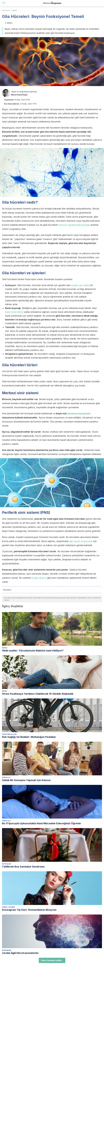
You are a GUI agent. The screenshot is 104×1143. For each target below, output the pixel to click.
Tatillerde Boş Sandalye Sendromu (23, 866)
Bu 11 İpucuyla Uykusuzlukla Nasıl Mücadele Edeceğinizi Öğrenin (41, 823)
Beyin (14, 10)
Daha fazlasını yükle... (52, 960)
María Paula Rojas (19, 95)
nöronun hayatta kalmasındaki (74, 225)
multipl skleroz (39, 577)
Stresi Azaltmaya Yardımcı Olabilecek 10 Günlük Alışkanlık (37, 693)
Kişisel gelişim (8, 907)
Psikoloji (6, 777)
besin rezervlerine (14, 312)
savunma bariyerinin (79, 413)
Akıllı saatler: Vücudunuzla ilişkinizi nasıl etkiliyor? (33, 650)
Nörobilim (6, 10)
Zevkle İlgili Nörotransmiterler (20, 953)
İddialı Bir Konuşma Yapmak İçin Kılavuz (26, 780)
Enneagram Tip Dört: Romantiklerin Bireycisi (29, 909)
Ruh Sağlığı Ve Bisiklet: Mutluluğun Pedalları (29, 736)
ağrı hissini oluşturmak (80, 541)
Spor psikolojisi (9, 734)
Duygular (6, 864)
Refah (4, 648)
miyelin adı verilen (80, 285)
